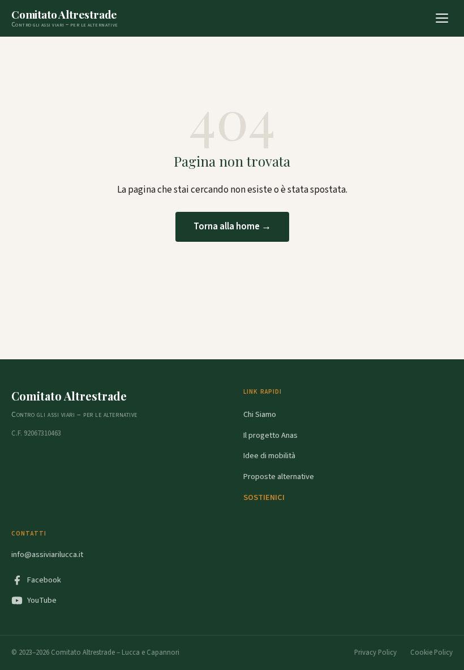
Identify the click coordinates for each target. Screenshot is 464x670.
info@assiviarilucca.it (47, 554)
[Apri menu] (442, 18)
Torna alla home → (232, 226)
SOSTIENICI (264, 497)
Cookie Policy (431, 652)
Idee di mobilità (269, 456)
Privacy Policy (375, 652)
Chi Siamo (259, 414)
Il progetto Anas (270, 435)
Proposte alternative (278, 476)
